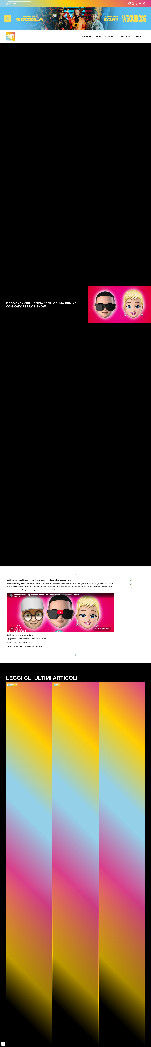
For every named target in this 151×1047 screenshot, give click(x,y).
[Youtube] (140, 3)
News (99, 37)
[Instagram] (133, 3)
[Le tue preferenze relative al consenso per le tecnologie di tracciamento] (3, 1044)
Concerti (110, 37)
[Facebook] (129, 3)
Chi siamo (87, 37)
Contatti (139, 37)
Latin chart (125, 37)
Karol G (57, 694)
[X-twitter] (143, 3)
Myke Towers (12, 694)
